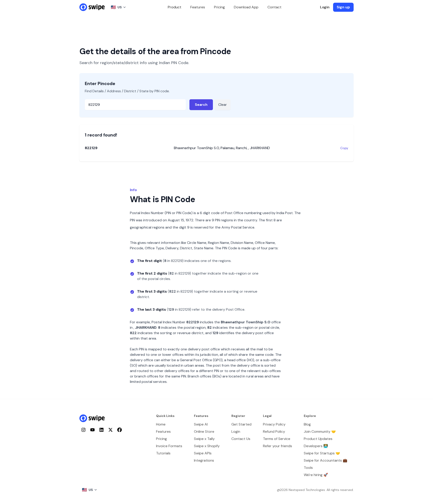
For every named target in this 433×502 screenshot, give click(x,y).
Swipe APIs (203, 453)
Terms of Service (276, 438)
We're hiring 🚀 (316, 474)
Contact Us (240, 438)
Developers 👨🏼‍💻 (316, 446)
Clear (222, 104)
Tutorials (163, 453)
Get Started (241, 424)
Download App (246, 7)
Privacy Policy (274, 424)
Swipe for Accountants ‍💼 (325, 460)
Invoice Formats (169, 446)
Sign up (343, 7)
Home (161, 424)
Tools (308, 467)
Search (201, 104)
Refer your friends (277, 446)
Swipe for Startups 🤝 (322, 453)
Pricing (219, 7)
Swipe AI (201, 424)
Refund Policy (274, 431)
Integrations (204, 460)
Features (197, 7)
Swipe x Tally (204, 438)
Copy (344, 148)
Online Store (204, 431)
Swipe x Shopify (207, 446)
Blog (307, 424)
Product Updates (318, 438)
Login (324, 7)
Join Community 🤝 (320, 431)
